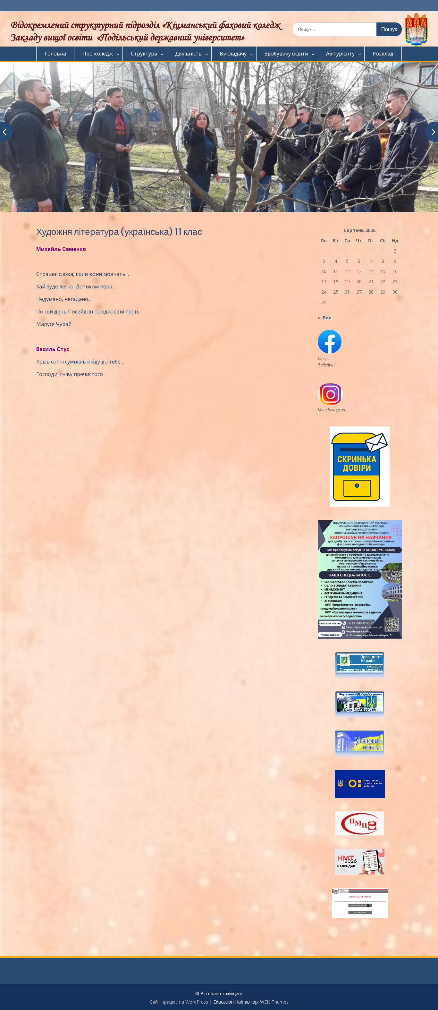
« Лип (325, 317)
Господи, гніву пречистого (69, 374)
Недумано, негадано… (64, 299)
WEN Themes (274, 1002)
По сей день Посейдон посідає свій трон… (88, 311)
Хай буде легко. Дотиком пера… (76, 286)
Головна (55, 53)
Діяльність (188, 53)
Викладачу (233, 53)
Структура (144, 53)
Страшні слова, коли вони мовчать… (82, 274)
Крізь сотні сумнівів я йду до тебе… (80, 361)
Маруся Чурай (54, 324)
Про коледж (97, 53)
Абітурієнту (340, 53)
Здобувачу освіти (286, 53)
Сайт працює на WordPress (179, 1002)
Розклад (383, 53)
